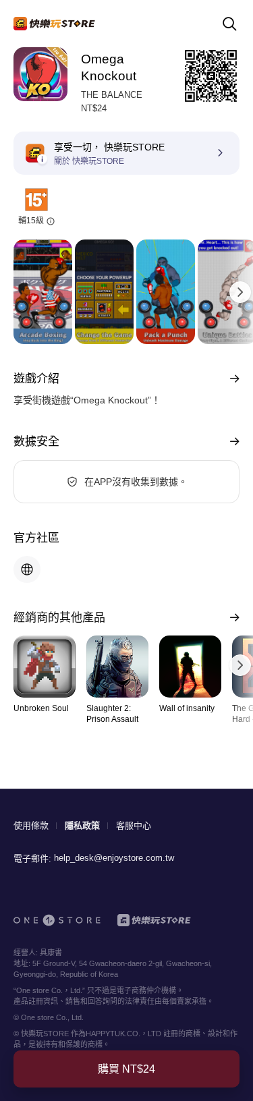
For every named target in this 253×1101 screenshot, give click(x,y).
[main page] (54, 23)
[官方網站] (26, 569)
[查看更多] (232, 379)
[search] (229, 23)
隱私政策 (82, 825)
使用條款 (31, 825)
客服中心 (133, 825)
